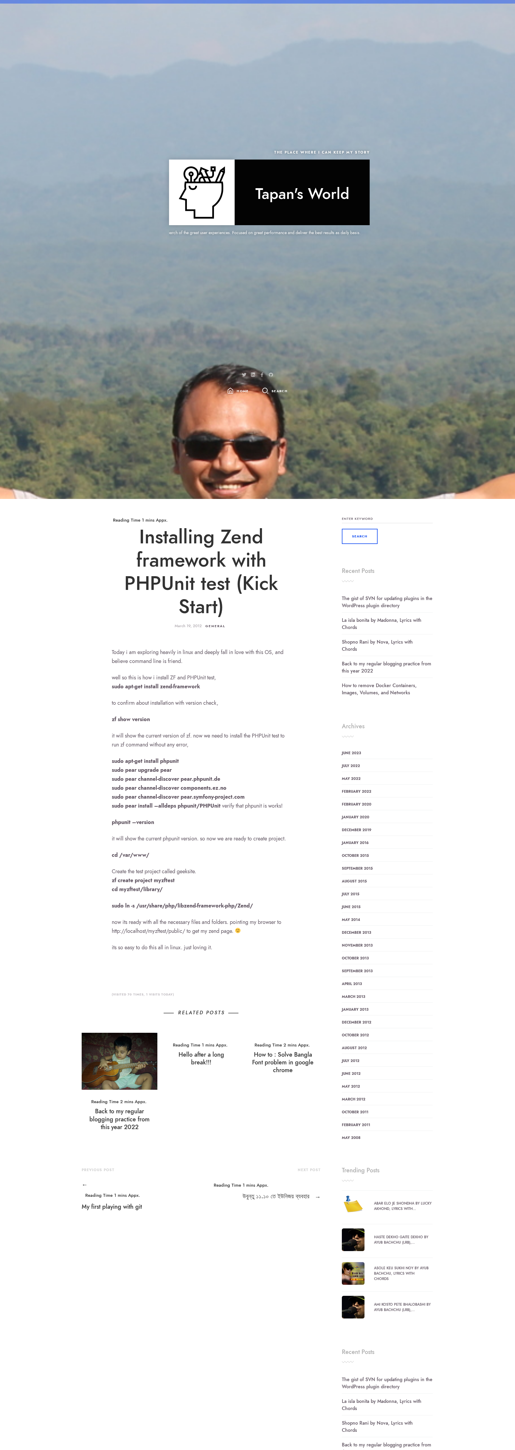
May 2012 (351, 1086)
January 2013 (355, 1009)
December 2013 (356, 932)
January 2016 (355, 842)
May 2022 (351, 778)
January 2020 (355, 817)
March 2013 (353, 996)
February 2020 (356, 804)
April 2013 (352, 983)
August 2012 (354, 1048)
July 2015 (350, 894)
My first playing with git (112, 1195)
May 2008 (351, 1137)
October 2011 (355, 1112)
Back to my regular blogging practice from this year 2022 (119, 1119)
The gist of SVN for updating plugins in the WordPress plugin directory (387, 602)
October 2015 (355, 855)
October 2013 (355, 958)
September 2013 (357, 971)
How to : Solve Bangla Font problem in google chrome (283, 1062)
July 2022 (351, 765)
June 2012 (351, 1073)
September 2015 (357, 868)
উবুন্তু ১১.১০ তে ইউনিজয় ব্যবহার (282, 1196)
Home (243, 391)
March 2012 (353, 1099)
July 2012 (350, 1060)
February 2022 (356, 791)
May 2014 (351, 919)
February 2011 (356, 1125)
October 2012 (355, 1035)
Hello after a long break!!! (201, 1058)
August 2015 (354, 881)
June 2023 (351, 753)
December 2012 (356, 1022)
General (215, 626)
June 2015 (351, 907)
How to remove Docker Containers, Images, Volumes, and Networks (379, 689)
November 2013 (357, 945)
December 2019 (356, 830)
